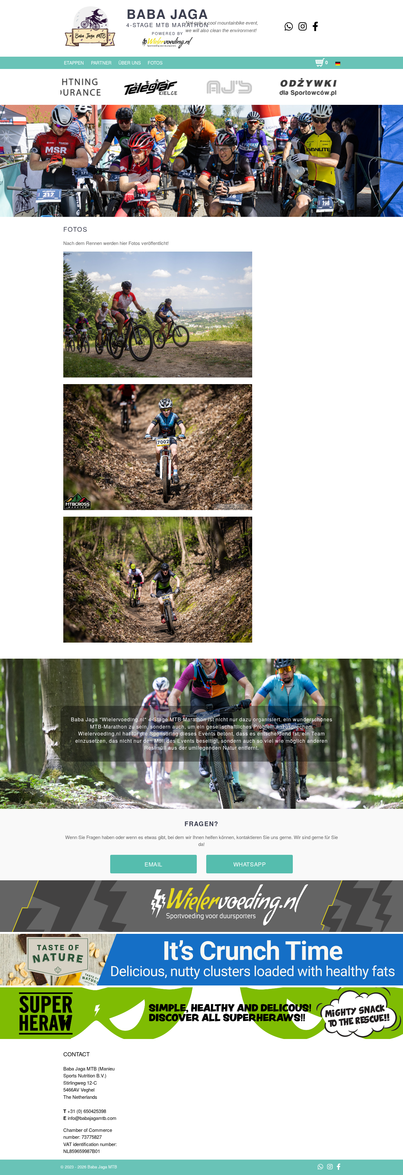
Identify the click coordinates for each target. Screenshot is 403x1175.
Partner (101, 63)
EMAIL (153, 864)
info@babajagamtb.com (92, 1118)
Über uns (129, 63)
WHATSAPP (249, 864)
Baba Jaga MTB (102, 1167)
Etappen (74, 63)
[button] (33, 161)
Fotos (155, 63)
